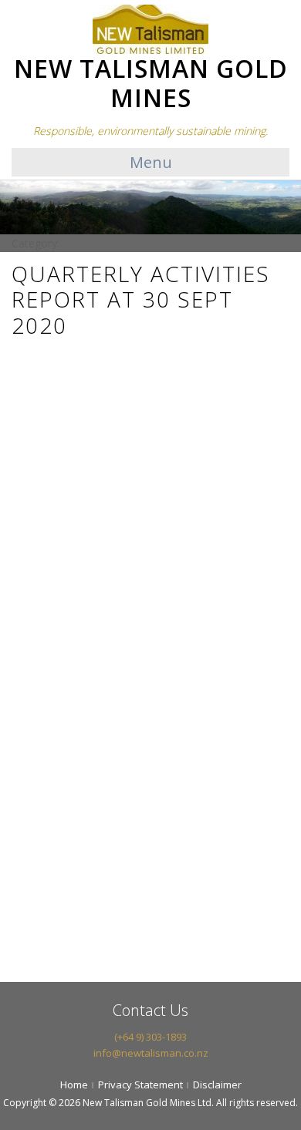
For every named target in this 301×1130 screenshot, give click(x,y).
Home (74, 1084)
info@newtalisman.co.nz (150, 1053)
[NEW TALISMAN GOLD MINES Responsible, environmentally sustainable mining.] (150, 28)
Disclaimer (217, 1084)
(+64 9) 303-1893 (150, 1037)
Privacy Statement (140, 1084)
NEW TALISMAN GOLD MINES (151, 83)
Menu (151, 162)
